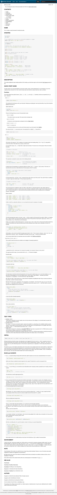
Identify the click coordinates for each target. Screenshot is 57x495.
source (7, 4)
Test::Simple (6, 464)
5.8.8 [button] (13, 1)
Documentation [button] (22, 1)
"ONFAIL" (40, 127)
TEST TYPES (8, 18)
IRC (43, 492)
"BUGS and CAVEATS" (36, 236)
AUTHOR (7, 25)
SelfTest (11, 470)
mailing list (40, 492)
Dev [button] (17, 1)
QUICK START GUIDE (10, 15)
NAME (7, 11)
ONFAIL (7, 19)
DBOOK (17, 490)
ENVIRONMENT (9, 21)
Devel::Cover (15, 464)
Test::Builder (6, 466)
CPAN (9, 4)
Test (5, 4)
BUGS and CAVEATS (10, 20)
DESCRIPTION (8, 14)
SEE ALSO (8, 24)
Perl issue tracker (34, 492)
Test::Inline (6, 470)
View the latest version (32, 6)
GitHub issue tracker (29, 490)
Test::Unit (11, 455)
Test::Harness (45, 82)
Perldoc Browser (6, 1)
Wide (38, 1)
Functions (9, 16)
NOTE (7, 22)
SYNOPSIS (8, 13)
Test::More (6, 455)
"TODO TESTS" (31, 121)
